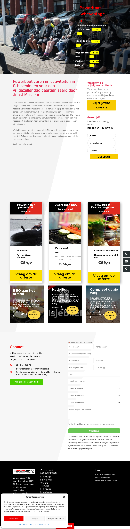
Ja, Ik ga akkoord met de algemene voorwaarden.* (93, 424)
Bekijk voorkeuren (56, 518)
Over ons (44, 483)
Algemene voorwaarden (27, 524)
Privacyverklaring (43, 524)
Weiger (35, 518)
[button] (64, 497)
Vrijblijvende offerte (101, 105)
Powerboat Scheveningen (106, 480)
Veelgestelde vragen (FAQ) (26, 382)
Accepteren (14, 518)
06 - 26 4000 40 (23, 365)
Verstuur (104, 156)
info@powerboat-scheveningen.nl (33, 368)
